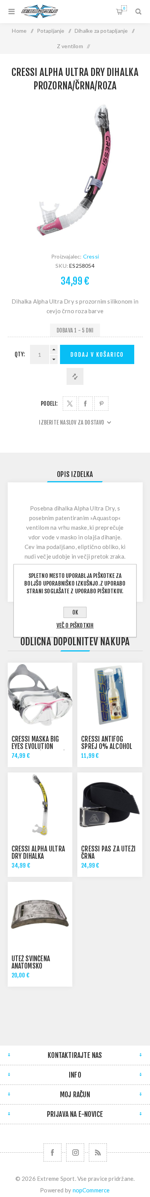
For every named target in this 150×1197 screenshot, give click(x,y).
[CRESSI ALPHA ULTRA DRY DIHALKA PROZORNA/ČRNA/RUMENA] (40, 804)
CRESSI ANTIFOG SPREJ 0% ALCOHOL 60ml (106, 746)
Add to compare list (75, 376)
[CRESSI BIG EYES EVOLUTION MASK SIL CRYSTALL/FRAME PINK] (40, 695)
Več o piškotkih (75, 625)
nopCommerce (91, 1190)
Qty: (20, 354)
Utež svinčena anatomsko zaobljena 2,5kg (34, 966)
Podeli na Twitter (70, 403)
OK (75, 612)
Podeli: (49, 403)
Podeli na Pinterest (101, 403)
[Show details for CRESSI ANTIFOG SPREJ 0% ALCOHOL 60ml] (109, 695)
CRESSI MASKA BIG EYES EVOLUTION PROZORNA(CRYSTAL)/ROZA (47, 746)
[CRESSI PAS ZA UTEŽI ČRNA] (109, 804)
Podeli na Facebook (85, 403)
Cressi (91, 256)
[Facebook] (52, 1152)
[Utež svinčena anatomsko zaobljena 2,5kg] (40, 914)
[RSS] (98, 1152)
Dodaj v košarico (97, 354)
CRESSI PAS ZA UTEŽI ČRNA (108, 852)
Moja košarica (124, 8)
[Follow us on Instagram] (75, 1152)
